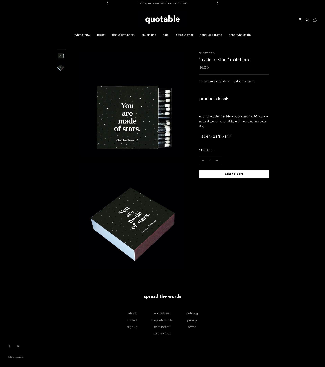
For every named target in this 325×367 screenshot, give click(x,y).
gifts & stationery (123, 35)
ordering (192, 313)
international (161, 313)
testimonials (162, 333)
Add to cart (234, 174)
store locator (184, 35)
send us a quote (211, 35)
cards (101, 35)
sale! (166, 35)
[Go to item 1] (60, 54)
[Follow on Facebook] (10, 346)
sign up (132, 327)
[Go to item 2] (60, 67)
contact (132, 320)
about (132, 313)
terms (192, 327)
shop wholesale (240, 35)
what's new (82, 35)
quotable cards (207, 52)
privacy (192, 320)
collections (149, 35)
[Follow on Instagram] (18, 346)
